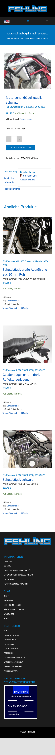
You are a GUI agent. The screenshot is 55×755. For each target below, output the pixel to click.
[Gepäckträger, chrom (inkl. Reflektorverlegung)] (27, 344)
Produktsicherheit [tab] (10, 189)
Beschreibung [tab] (10, 171)
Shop (16, 38)
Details (25, 308)
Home (9, 38)
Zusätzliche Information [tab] (9, 180)
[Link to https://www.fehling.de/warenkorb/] (27, 21)
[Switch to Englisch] (6, 21)
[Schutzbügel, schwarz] (27, 449)
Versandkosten (26, 119)
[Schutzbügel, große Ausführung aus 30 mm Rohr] (27, 235)
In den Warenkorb (21, 147)
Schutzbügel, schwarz (18, 480)
